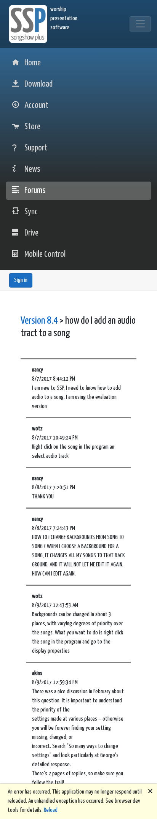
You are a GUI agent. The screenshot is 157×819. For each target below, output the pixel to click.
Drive (31, 233)
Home (32, 62)
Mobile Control (45, 254)
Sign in (20, 280)
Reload (51, 810)
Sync (31, 211)
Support (35, 148)
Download (38, 84)
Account (36, 105)
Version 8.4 (39, 321)
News (32, 169)
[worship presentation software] (29, 24)
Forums (35, 190)
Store (32, 126)
